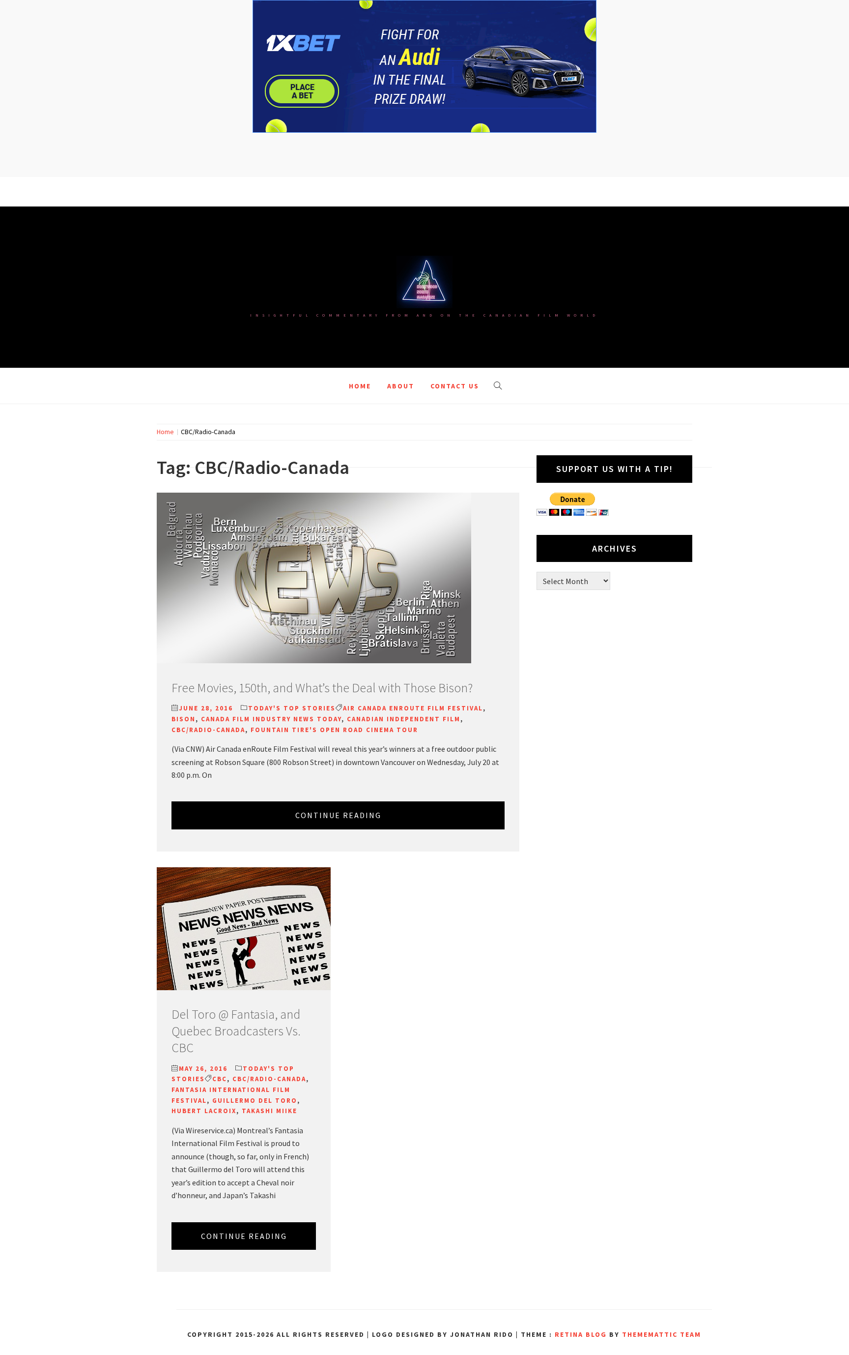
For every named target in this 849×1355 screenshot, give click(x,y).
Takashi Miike (269, 1111)
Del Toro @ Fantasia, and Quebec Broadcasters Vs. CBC (236, 1031)
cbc (219, 1079)
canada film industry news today (271, 719)
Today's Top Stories (292, 708)
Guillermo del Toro (254, 1100)
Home (360, 386)
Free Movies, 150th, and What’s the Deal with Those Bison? (322, 687)
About (400, 386)
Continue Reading (338, 815)
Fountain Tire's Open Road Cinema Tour (334, 730)
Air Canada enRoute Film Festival (413, 708)
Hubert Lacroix (203, 1111)
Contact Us (454, 386)
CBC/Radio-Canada (208, 730)
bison (183, 719)
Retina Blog (581, 1334)
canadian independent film (403, 719)
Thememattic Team (661, 1334)
